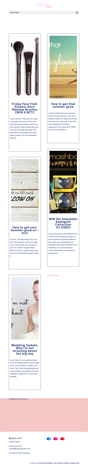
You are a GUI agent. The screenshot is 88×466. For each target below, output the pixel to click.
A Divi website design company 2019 (66, 463)
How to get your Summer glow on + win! (25, 230)
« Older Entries (53, 275)
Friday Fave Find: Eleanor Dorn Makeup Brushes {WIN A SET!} (25, 108)
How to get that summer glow (63, 105)
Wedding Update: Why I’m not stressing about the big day (24, 349)
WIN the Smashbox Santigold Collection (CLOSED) (63, 223)
